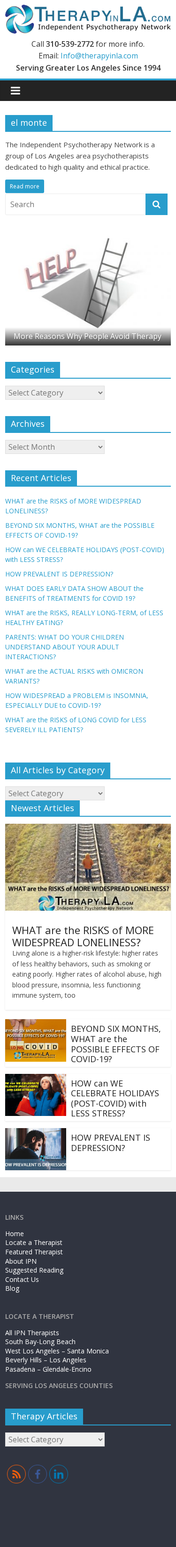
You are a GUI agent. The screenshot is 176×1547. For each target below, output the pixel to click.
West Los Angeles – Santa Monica (57, 1350)
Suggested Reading (34, 1270)
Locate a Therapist (33, 1242)
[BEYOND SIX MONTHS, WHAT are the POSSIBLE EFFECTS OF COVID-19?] (35, 1025)
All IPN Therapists (32, 1332)
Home (14, 1233)
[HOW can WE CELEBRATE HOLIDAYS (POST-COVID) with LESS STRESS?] (35, 1079)
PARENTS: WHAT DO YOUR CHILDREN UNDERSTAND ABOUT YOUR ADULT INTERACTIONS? (64, 647)
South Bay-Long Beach (40, 1341)
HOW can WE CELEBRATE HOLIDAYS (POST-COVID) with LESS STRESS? (115, 1098)
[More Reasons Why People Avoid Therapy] (88, 236)
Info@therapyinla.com (99, 55)
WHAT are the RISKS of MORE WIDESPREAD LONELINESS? (83, 936)
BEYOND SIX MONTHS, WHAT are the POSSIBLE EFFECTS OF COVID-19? (116, 1044)
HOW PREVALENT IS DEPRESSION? (59, 573)
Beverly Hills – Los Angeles (45, 1359)
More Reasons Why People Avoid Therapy (87, 336)
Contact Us (22, 1279)
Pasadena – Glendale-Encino (48, 1369)
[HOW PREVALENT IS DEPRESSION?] (35, 1134)
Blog (12, 1288)
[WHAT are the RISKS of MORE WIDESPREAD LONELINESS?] (88, 829)
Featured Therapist (34, 1251)
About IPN (21, 1261)
